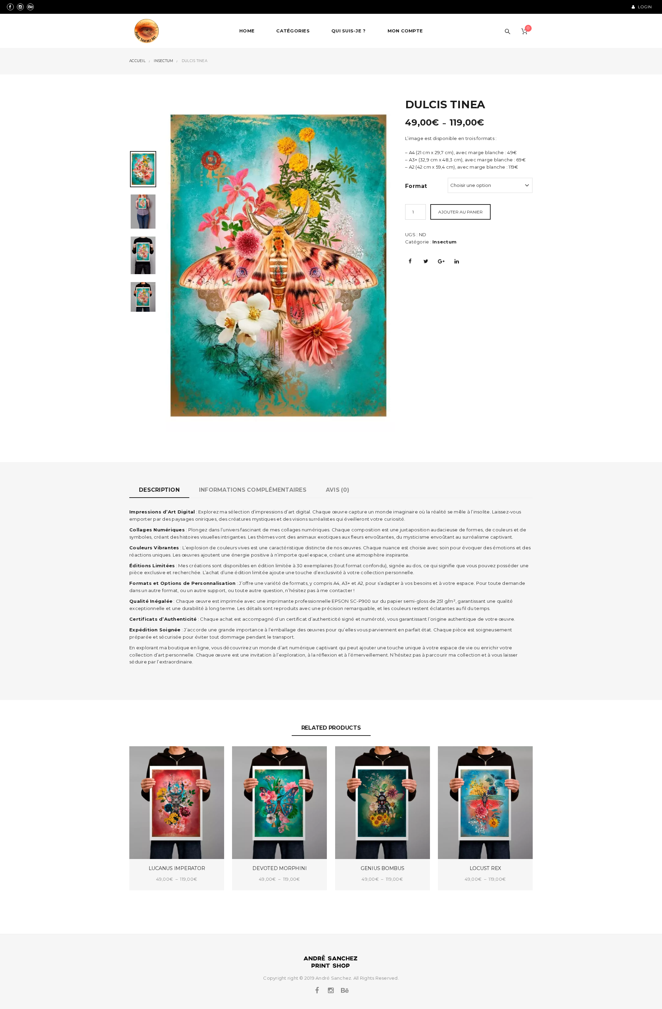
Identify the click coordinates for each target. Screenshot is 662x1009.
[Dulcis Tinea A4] (143, 211)
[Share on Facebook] (410, 261)
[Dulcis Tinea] (278, 265)
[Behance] (31, 7)
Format (416, 186)
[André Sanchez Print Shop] (146, 31)
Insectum (444, 241)
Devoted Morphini (279, 868)
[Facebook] (10, 7)
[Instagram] (20, 7)
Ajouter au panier (460, 211)
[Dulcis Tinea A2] (143, 296)
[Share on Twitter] (426, 261)
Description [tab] (159, 490)
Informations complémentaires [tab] (253, 490)
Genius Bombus (382, 868)
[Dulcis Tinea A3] (143, 255)
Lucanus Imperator (177, 868)
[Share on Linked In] (457, 261)
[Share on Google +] (441, 261)
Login (644, 6)
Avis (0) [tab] (337, 490)
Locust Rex (485, 868)
